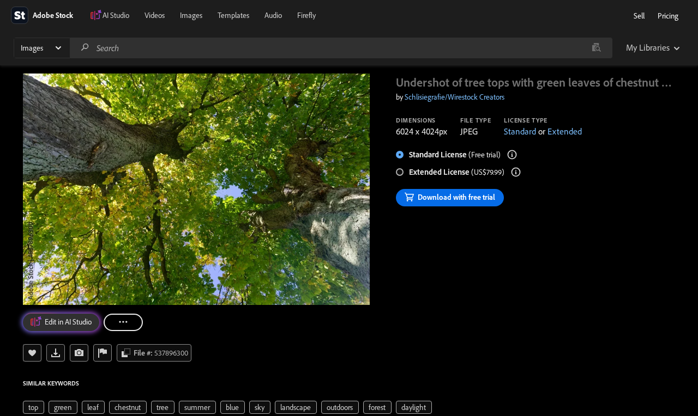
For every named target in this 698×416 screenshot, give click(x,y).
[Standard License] (512, 154)
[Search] (85, 47)
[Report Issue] (102, 353)
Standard (520, 131)
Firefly (306, 15)
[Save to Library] (32, 353)
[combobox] (340, 47)
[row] (33, 407)
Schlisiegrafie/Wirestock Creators (454, 97)
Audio (273, 15)
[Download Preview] (55, 353)
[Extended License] (516, 172)
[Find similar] (596, 47)
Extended (564, 131)
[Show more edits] (123, 322)
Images (191, 15)
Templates (233, 15)
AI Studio (116, 15)
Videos (155, 15)
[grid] (227, 406)
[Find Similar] (79, 353)
